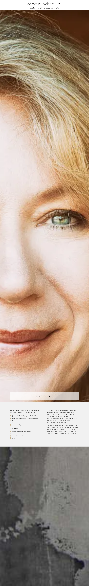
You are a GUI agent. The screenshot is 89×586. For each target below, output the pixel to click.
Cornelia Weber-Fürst (44, 4)
